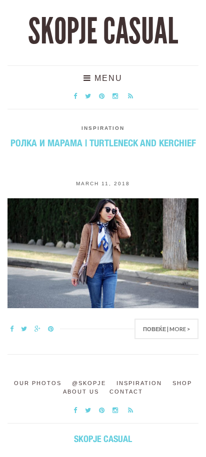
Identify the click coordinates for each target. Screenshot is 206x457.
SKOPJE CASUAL (103, 31)
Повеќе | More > (166, 329)
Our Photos (38, 383)
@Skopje (89, 383)
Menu (107, 78)
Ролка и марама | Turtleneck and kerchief (103, 142)
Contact (126, 392)
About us (81, 392)
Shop (182, 383)
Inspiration (103, 128)
